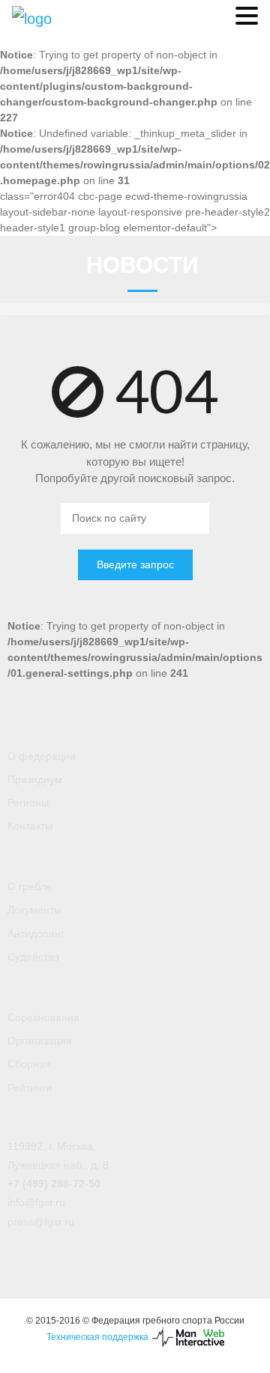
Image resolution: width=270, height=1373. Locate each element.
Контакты (30, 826)
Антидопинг (36, 934)
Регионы (28, 803)
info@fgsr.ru (36, 1202)
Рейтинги (30, 1088)
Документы (35, 910)
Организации (40, 1041)
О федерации (42, 756)
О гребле (30, 886)
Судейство (33, 957)
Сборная (29, 1064)
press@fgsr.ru (41, 1222)
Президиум (35, 779)
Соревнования (44, 1017)
